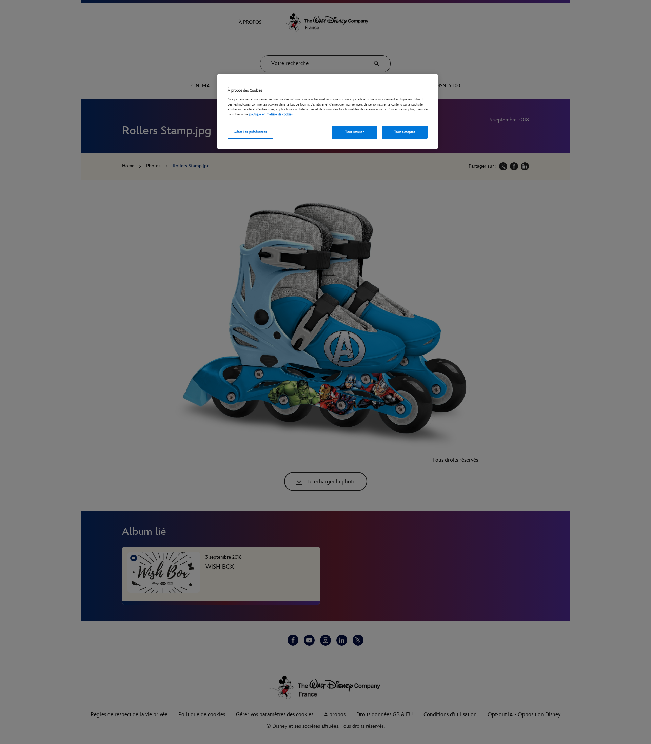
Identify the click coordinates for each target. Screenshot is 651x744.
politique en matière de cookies (271, 114)
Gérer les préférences (250, 132)
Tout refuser (354, 132)
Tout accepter (404, 132)
